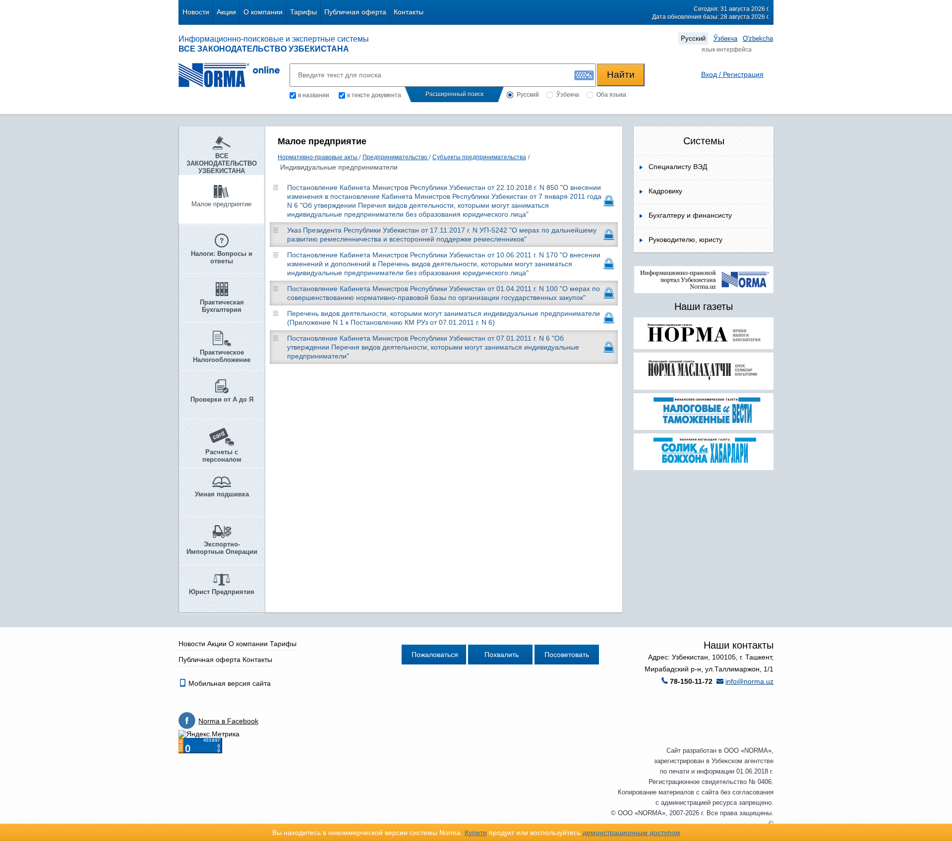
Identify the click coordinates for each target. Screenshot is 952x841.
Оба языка (611, 94)
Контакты (408, 12)
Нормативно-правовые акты (318, 157)
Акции (226, 12)
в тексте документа (374, 95)
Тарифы (303, 12)
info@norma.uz (749, 681)
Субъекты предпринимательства (479, 157)
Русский (693, 38)
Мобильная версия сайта (228, 683)
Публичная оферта (355, 12)
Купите (476, 833)
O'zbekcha (758, 38)
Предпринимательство (395, 157)
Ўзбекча (725, 38)
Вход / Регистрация (732, 74)
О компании (263, 12)
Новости (195, 12)
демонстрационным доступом (631, 833)
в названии (313, 95)
